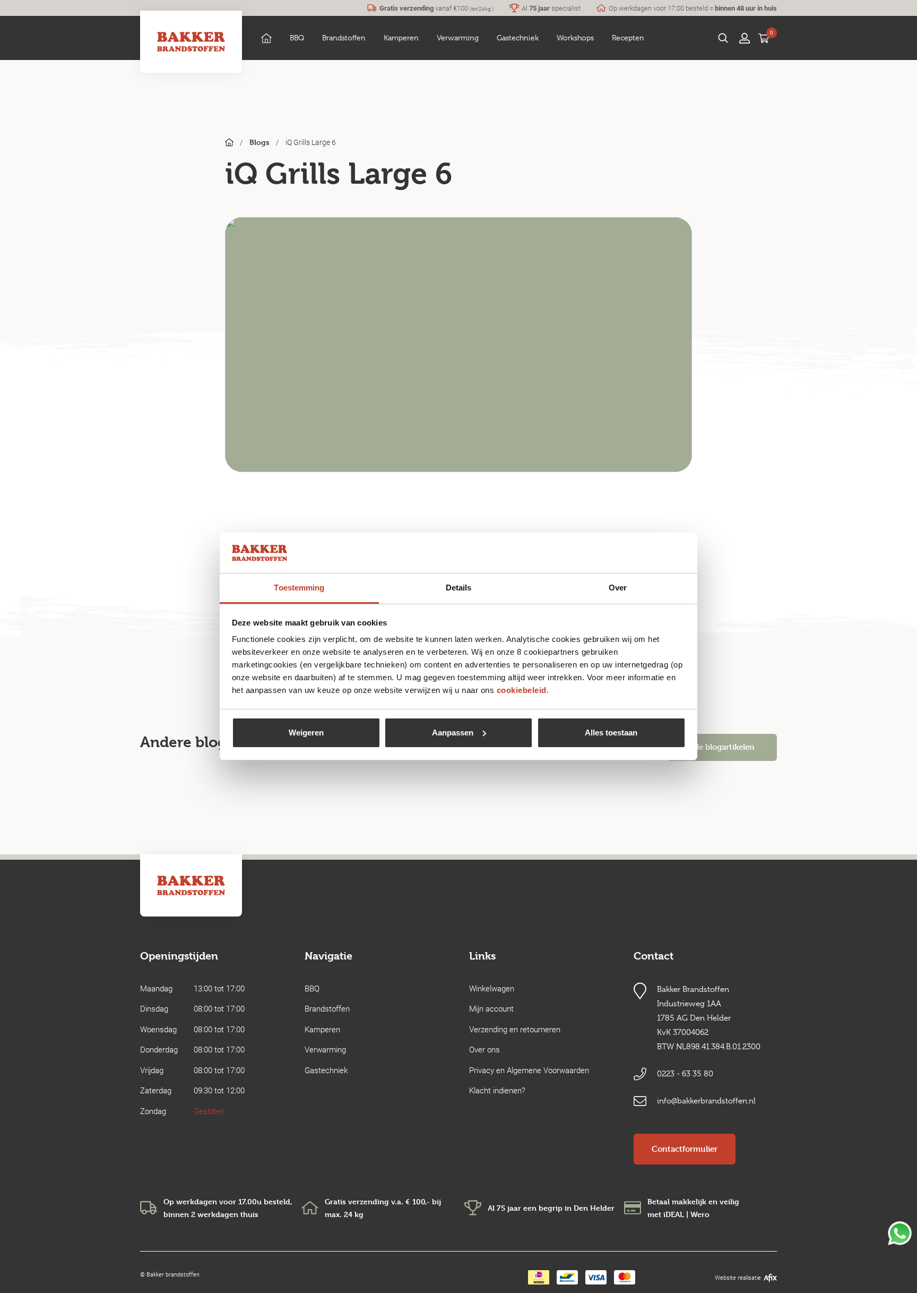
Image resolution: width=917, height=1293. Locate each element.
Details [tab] (459, 587)
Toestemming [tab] (299, 587)
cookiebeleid (522, 690)
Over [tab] (618, 587)
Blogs (259, 142)
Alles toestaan (611, 732)
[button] (296, 38)
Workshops (575, 37)
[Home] (266, 38)
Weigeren (306, 732)
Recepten (628, 37)
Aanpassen (452, 732)
